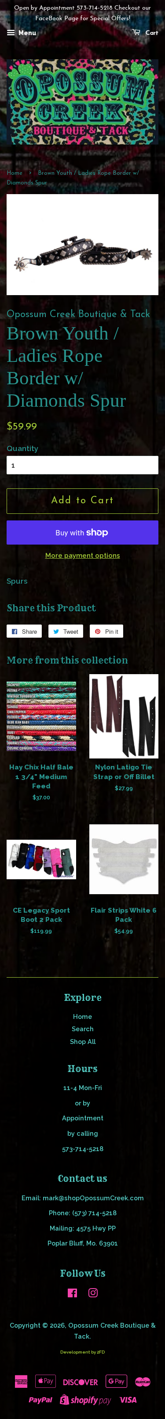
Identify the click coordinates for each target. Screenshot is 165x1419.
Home (14, 173)
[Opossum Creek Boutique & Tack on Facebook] (72, 1294)
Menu (26, 32)
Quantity (22, 448)
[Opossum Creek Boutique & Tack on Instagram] (93, 1294)
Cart (151, 33)
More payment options (82, 556)
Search (83, 1029)
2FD (101, 1352)
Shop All (82, 1041)
